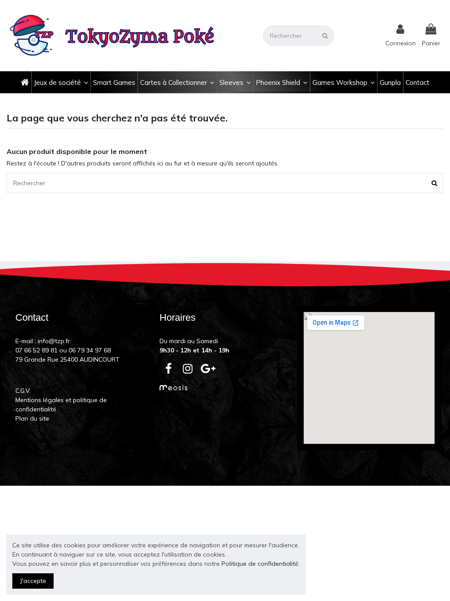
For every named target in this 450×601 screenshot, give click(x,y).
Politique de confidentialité (259, 564)
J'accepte (33, 581)
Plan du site (32, 418)
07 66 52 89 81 (36, 350)
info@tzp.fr (54, 341)
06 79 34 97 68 (90, 350)
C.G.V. (23, 391)
